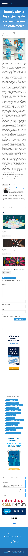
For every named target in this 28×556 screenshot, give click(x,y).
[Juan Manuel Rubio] (6, 192)
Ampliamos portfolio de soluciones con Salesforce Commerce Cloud (13, 495)
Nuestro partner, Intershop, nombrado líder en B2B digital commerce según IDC (12, 486)
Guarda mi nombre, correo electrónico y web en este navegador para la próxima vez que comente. (13, 315)
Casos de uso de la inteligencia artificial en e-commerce (14, 232)
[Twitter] (24, 188)
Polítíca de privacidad (13, 552)
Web (3, 309)
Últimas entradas (12, 184)
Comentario (5, 284)
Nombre (4, 299)
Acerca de (5, 184)
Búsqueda (14, 326)
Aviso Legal (6, 552)
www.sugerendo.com (16, 520)
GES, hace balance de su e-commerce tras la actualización (11, 481)
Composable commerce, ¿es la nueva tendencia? (12, 250)
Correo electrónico (6, 304)
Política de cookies (20, 552)
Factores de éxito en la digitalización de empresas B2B (14, 269)
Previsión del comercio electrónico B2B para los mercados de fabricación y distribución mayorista (12, 490)
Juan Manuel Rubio (14, 188)
